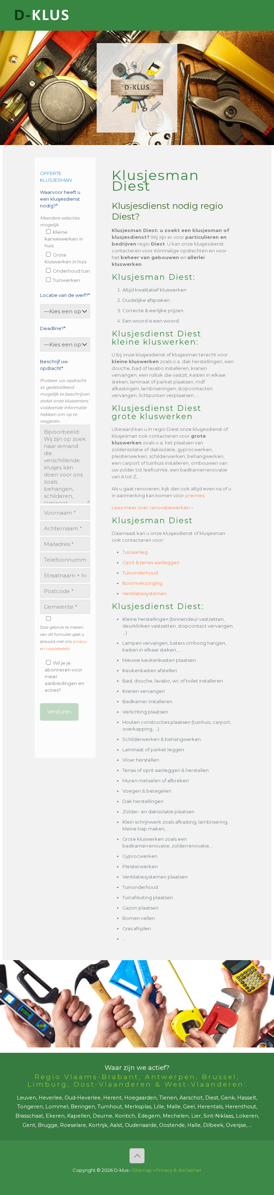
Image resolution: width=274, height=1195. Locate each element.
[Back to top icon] (137, 1155)
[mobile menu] (248, 15)
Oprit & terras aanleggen (150, 562)
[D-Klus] (41, 15)
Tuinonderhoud (140, 573)
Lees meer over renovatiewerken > (152, 507)
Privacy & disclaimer (179, 1170)
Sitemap (142, 1170)
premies (194, 495)
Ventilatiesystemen (144, 593)
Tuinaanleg (135, 552)
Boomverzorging (142, 583)
